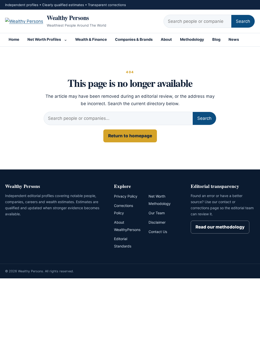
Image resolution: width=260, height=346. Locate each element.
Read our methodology (220, 226)
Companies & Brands (134, 39)
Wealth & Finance (91, 39)
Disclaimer (157, 222)
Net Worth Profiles (44, 39)
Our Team (157, 213)
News (234, 39)
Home (14, 39)
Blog (216, 39)
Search (243, 21)
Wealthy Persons (68, 17)
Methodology (192, 39)
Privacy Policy (125, 196)
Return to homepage (130, 135)
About (166, 39)
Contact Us (158, 231)
